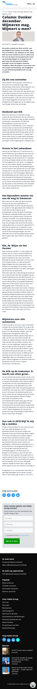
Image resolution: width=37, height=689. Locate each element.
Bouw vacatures (8, 583)
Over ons (5, 602)
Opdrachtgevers (8, 611)
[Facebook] (9, 495)
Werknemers (6, 608)
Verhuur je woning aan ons (11, 619)
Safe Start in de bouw (9, 614)
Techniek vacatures (9, 586)
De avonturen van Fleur (10, 625)
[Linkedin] (18, 495)
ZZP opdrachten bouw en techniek (14, 574)
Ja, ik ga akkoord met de (17, 535)
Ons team (5, 605)
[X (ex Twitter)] (13, 495)
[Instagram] (4, 495)
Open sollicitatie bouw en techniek (14, 565)
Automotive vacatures (10, 589)
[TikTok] (18, 640)
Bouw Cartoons (7, 622)
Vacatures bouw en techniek (12, 562)
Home (4, 12)
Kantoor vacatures (9, 591)
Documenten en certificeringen (13, 616)
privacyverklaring (24, 535)
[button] (31, 4)
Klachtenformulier (8, 628)
